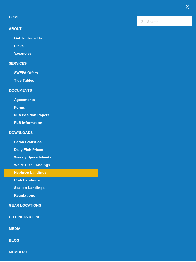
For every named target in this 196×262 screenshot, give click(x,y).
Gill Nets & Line (25, 217)
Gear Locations (25, 205)
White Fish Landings (32, 165)
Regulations (24, 195)
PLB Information (28, 123)
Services (18, 63)
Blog (14, 240)
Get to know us (28, 38)
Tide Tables (24, 80)
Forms (19, 107)
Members (18, 252)
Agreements (24, 100)
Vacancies (23, 53)
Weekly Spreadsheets (32, 157)
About (15, 29)
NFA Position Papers (31, 115)
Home (14, 17)
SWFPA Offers (26, 73)
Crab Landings (27, 180)
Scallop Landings (29, 188)
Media (14, 229)
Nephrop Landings (30, 172)
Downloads (21, 132)
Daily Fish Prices (28, 150)
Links (19, 46)
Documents (20, 90)
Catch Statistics (28, 142)
